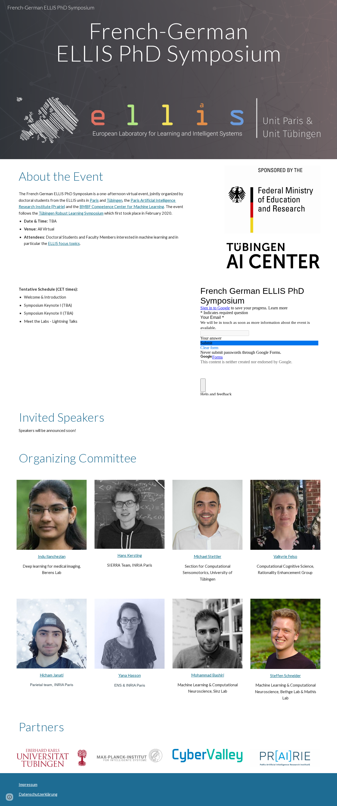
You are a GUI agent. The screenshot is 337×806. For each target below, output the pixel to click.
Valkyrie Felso (285, 556)
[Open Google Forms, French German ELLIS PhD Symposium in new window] (310, 291)
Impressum (28, 784)
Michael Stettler (207, 556)
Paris (94, 200)
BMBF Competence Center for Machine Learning (122, 206)
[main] (168, 56)
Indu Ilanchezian (52, 556)
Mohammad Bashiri (207, 675)
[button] (9, 797)
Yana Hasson (129, 675)
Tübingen (114, 200)
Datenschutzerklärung (38, 794)
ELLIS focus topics (64, 243)
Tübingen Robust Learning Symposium (71, 213)
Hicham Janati (51, 675)
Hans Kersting (129, 555)
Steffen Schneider (285, 675)
